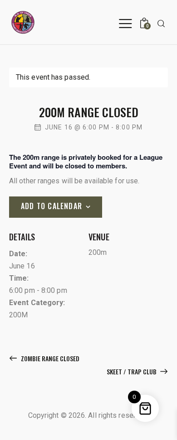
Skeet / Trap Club (132, 371)
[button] (125, 23)
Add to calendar (51, 205)
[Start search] (161, 23)
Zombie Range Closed (49, 358)
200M (18, 315)
